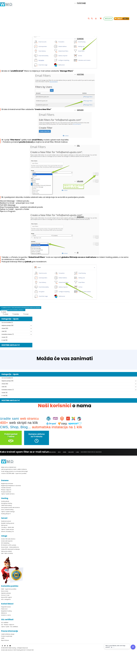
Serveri (80, 110)
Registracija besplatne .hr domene (11, 485)
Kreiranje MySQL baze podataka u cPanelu (12, 309)
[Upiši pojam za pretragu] (89, 19)
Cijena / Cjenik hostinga (8, 511)
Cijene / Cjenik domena (7, 494)
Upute (4, 311)
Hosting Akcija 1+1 (6, 513)
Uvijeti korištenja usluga (7, 634)
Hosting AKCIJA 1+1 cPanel (24, 650)
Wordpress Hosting (6, 503)
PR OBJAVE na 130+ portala (8, 545)
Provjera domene (6, 492)
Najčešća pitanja (6, 593)
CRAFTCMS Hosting (6, 505)
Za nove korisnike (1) (7, 322)
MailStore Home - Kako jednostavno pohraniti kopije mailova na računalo (21, 307)
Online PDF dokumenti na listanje (10, 549)
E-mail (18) (4, 340)
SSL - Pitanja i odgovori (7, 624)
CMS (14, 650)
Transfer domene (6, 487)
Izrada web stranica (6, 650)
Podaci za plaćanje (6, 636)
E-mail (26, 314)
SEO (33, 650)
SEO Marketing (5, 543)
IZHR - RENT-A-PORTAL (7, 553)
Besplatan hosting (6, 611)
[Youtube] (10, 646)
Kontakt (80, 217)
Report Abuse (5, 640)
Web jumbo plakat (6, 551)
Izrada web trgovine (6, 541)
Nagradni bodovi (6, 607)
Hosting (80, 74)
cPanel (6, 314)
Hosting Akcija (5, 501)
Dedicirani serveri (6, 521)
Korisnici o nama (6, 615)
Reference (4, 613)
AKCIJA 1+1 (108, 18)
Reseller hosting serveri (7, 523)
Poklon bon (4, 609)
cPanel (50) (5, 328)
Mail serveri (4, 525)
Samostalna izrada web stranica (10, 507)
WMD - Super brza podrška (8, 589)
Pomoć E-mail (5, 595)
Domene (80, 39)
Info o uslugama (6, 599)
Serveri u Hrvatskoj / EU (7, 531)
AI (77, 252)
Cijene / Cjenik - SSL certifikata (9, 626)
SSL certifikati (4, 622)
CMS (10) (4, 331)
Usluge (80, 181)
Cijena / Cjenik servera (7, 529)
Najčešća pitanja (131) (7, 325)
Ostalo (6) (4, 337)
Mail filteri (16, 314)
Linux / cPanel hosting (7, 509)
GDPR (2, 638)
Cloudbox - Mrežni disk (7, 527)
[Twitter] (5, 646)
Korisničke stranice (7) (8, 334)
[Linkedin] (7, 646)
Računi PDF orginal (6, 597)
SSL (78, 145)
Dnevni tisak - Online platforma (10, 547)
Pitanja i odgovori (6, 490)
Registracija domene (7, 483)
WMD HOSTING (52, 452)
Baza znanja (4, 591)
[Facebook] (2, 646)
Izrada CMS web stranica (8, 539)
